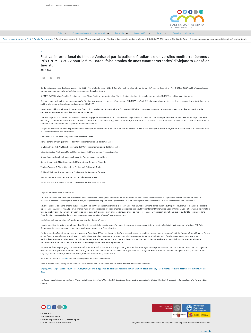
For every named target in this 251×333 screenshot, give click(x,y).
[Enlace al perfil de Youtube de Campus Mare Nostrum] (179, 12)
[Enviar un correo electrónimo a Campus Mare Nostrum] (201, 12)
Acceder (205, 331)
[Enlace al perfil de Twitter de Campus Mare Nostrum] (185, 12)
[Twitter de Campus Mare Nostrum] (49, 307)
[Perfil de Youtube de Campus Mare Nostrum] (43, 307)
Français (74, 5)
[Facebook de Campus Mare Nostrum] (54, 307)
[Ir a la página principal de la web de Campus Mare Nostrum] (187, 21)
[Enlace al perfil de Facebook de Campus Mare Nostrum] (190, 12)
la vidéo (65, 258)
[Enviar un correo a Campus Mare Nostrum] (64, 307)
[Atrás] (42, 51)
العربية (66, 5)
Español (49, 5)
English (58, 5)
